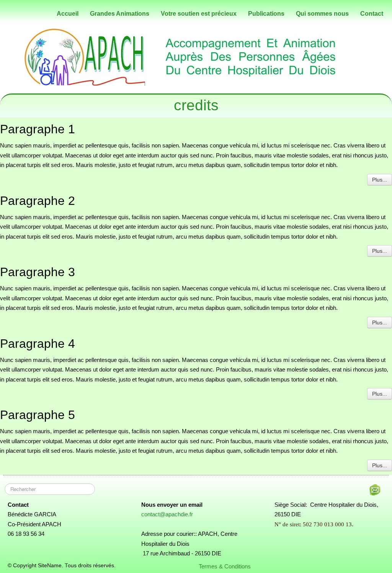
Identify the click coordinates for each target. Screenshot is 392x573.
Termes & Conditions (225, 566)
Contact (371, 13)
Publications (266, 13)
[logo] (9, 12)
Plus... (379, 180)
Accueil (67, 13)
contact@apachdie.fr (167, 514)
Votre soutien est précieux (199, 13)
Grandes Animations (119, 13)
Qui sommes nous (322, 13)
